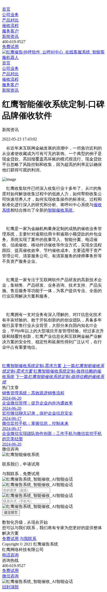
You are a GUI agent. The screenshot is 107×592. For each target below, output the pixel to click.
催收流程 (10, 25)
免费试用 (10, 46)
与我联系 (28, 538)
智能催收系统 (60, 210)
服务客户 (10, 31)
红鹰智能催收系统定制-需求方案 (32, 366)
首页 (6, 9)
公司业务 (10, 14)
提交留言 (11, 512)
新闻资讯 (10, 36)
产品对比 (10, 20)
